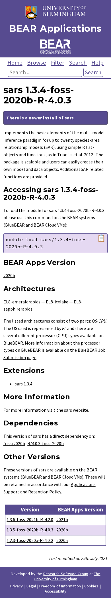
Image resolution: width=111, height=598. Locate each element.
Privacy (16, 586)
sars (42, 470)
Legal (31, 586)
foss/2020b (14, 443)
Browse (36, 62)
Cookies (91, 586)
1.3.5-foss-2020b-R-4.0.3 (30, 530)
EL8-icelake (57, 302)
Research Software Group (65, 573)
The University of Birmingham (67, 576)
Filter (57, 62)
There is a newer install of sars (40, 118)
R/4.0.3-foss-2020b (45, 443)
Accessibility (55, 591)
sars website (76, 410)
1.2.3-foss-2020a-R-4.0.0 (30, 540)
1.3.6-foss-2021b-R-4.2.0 (30, 519)
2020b (9, 275)
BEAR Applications (55, 28)
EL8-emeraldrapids (21, 302)
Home (14, 62)
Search (78, 62)
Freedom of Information (60, 586)
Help (97, 62)
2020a (62, 540)
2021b (62, 519)
